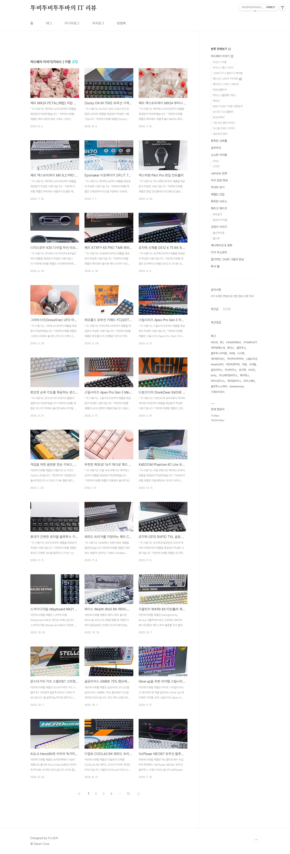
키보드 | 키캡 (220, 62)
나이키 (216, 166)
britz (214, 375)
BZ (222, 342)
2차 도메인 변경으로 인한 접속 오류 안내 (232, 296)
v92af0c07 (250, 342)
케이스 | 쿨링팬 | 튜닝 (224, 95)
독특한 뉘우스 (219, 201)
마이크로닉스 (218, 381)
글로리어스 (216, 369)
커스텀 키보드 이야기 (224, 128)
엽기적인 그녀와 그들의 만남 (227, 259)
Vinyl (216, 160)
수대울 (252, 364)
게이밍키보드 (218, 358)
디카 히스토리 (219, 252)
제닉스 (230, 347)
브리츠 (251, 369)
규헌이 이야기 (219, 227)
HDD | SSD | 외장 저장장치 (228, 106)
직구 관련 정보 (219, 180)
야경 (244, 364)
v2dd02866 (233, 342)
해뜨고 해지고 (219, 208)
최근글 (214, 309)
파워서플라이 (220, 89)
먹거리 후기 (217, 187)
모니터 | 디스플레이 (223, 111)
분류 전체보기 (219, 49)
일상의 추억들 (220, 220)
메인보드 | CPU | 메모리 (226, 84)
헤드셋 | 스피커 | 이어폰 (226, 78)
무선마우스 (231, 369)
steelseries (236, 386)
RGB (232, 353)
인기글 (227, 309)
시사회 (240, 353)
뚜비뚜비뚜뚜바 (235, 358)
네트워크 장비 (220, 134)
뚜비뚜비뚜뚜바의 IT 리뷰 (63, 8)
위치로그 (98, 23)
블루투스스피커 (219, 386)
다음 (138, 793)
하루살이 (217, 214)
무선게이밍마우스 (228, 375)
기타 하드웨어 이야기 (224, 122)
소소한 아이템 (219, 155)
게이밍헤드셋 (218, 347)
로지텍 (242, 369)
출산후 (216, 238)
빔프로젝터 (218, 117)
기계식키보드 (218, 392)
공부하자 (216, 148)
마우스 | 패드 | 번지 (223, 67)
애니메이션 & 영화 (221, 245)
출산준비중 (218, 232)
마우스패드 (249, 381)
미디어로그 (72, 23)
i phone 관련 (219, 173)
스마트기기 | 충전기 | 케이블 (228, 73)
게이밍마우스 (234, 381)
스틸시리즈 (252, 358)
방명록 (121, 23)
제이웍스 (244, 375)
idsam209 (217, 364)
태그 (49, 23)
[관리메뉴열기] (282, 7)
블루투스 (241, 347)
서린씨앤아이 (233, 364)
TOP (256, 839)
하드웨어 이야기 (220, 56)
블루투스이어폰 (219, 353)
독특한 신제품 (219, 141)
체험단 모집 (217, 194)
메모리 (216, 100)
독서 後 (215, 266)
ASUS (214, 342)
